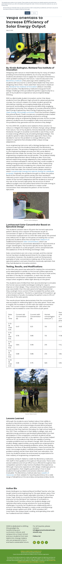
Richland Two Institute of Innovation (23, 87)
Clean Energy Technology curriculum (20, 112)
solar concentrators (30, 242)
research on (44, 240)
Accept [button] (27, 13)
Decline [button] (34, 13)
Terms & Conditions (26, 551)
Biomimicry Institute (14, 81)
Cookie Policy (37, 551)
